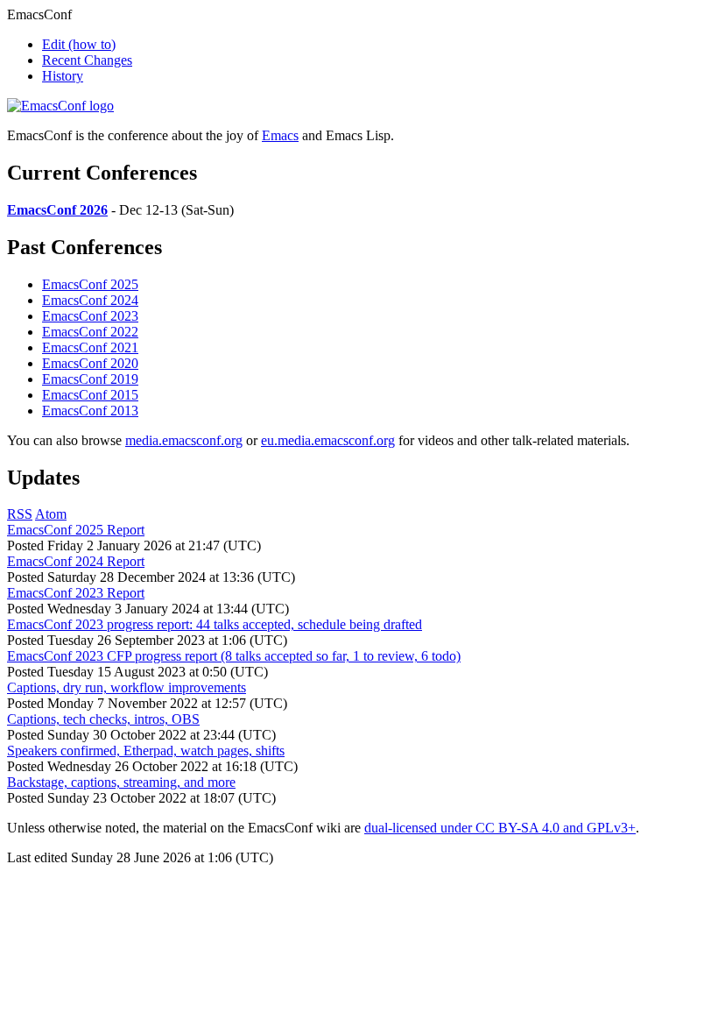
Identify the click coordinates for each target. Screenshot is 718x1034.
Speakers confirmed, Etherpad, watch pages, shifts (146, 750)
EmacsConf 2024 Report (75, 561)
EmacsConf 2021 (90, 347)
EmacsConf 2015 (90, 394)
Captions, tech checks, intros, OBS (103, 719)
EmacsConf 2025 (90, 284)
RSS (19, 513)
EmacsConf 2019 (90, 379)
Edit (79, 44)
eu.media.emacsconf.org (328, 440)
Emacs (280, 135)
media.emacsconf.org (184, 440)
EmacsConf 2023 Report (75, 592)
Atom (51, 513)
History (62, 75)
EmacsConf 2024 (90, 300)
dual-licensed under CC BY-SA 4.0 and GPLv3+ (500, 827)
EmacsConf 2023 (90, 315)
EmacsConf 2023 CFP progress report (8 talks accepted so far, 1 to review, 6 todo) (234, 655)
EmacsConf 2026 (57, 209)
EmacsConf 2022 (90, 331)
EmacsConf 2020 (90, 363)
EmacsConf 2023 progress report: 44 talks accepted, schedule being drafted (214, 624)
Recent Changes (87, 60)
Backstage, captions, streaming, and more (121, 782)
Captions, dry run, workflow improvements (126, 687)
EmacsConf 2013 (90, 410)
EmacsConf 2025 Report (75, 529)
